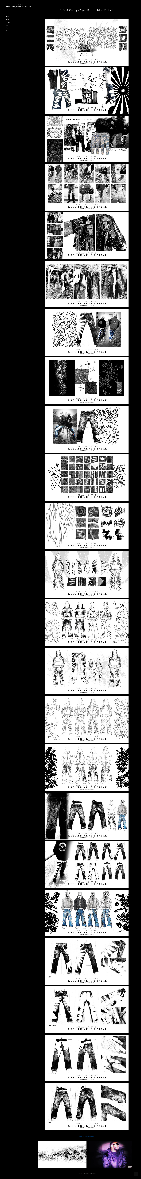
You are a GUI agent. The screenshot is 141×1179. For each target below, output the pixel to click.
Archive (8, 22)
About (7, 28)
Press (7, 25)
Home (7, 16)
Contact (8, 31)
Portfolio (8, 19)
